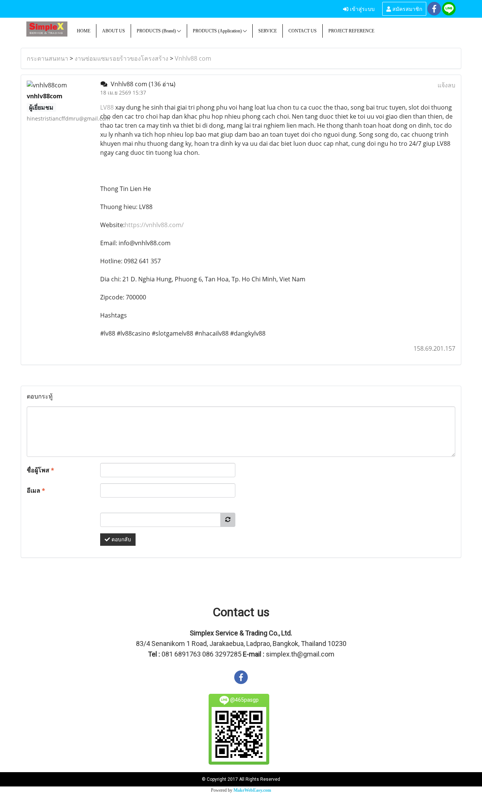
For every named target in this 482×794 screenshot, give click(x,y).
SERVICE (267, 31)
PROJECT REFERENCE (351, 31)
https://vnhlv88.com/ (154, 225)
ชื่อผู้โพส (40, 470)
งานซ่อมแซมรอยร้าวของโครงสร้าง (121, 58)
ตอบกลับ (120, 539)
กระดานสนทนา (47, 58)
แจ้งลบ (446, 85)
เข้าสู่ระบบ (361, 8)
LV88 (107, 107)
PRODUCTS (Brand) (157, 31)
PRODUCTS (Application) (218, 31)
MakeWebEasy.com (252, 790)
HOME (83, 31)
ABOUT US (113, 31)
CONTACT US (302, 31)
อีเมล (36, 490)
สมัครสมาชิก (406, 8)
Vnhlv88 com (193, 58)
